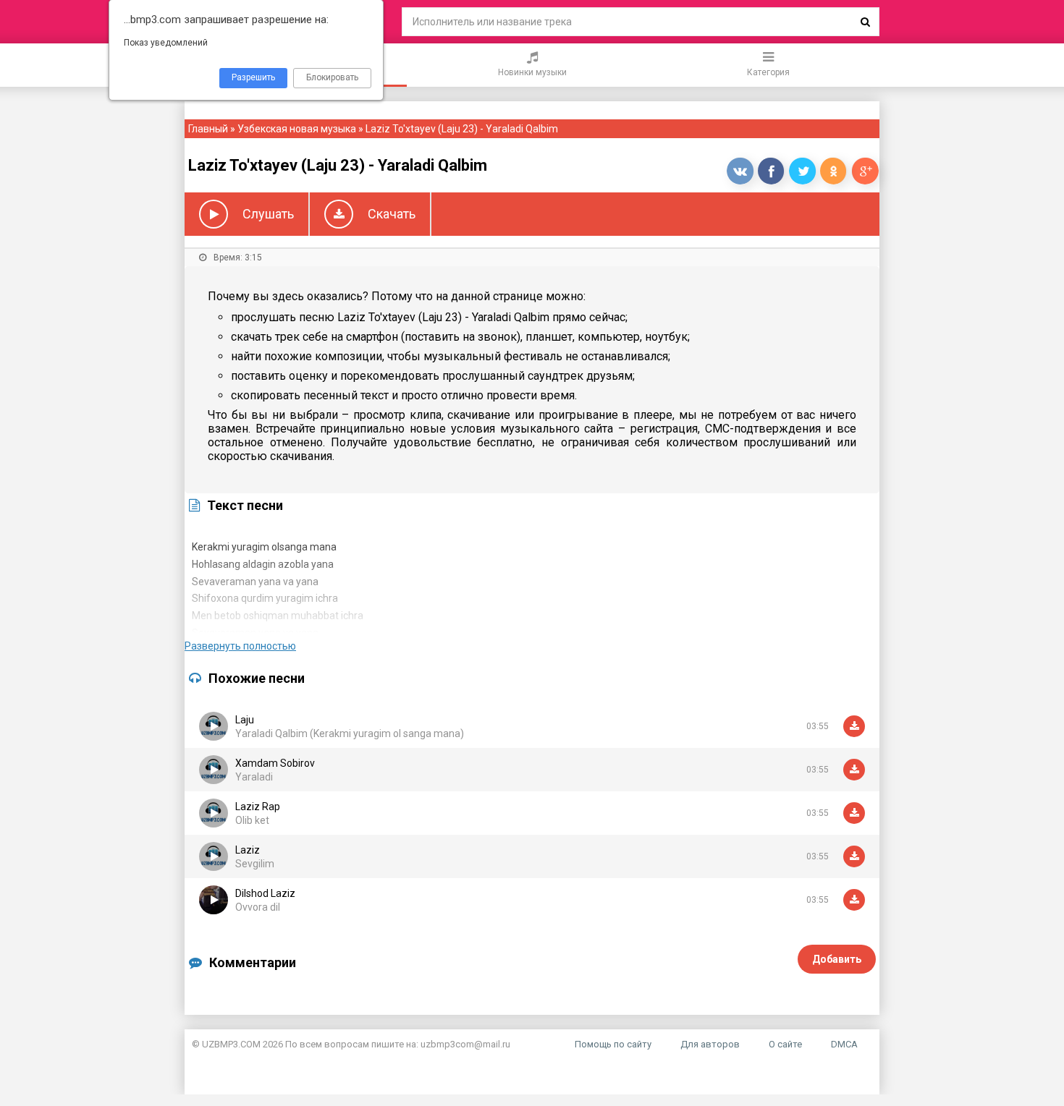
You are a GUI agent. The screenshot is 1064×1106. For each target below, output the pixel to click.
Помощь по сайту (613, 1044)
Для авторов (710, 1044)
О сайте (785, 1044)
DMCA (844, 1044)
